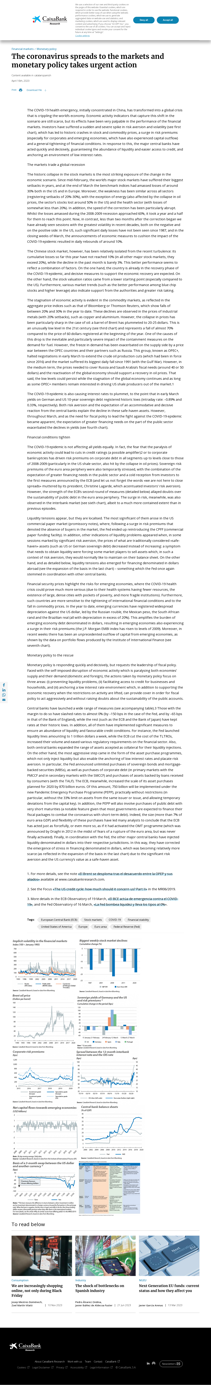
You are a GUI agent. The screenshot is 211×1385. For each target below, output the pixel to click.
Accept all (168, 20)
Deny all (144, 20)
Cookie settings (82, 35)
